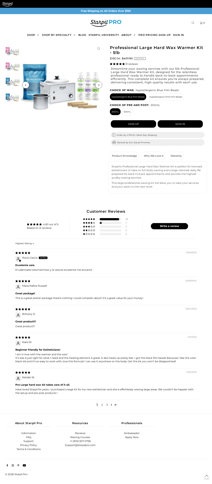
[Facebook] (7, 466)
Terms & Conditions (29, 449)
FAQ (28, 437)
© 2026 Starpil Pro (16, 474)
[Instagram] (13, 466)
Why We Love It (154, 155)
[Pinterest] (18, 466)
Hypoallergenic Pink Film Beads (165, 97)
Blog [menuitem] (82, 35)
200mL (115, 111)
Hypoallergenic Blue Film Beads (128, 97)
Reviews (80, 433)
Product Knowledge (124, 155)
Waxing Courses (80, 437)
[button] (117, 64)
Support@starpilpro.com (80, 445)
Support (28, 441)
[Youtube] (24, 466)
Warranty (176, 155)
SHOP (31, 35)
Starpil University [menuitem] (104, 35)
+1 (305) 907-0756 (80, 441)
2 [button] (102, 404)
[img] (22, 252)
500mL (127, 111)
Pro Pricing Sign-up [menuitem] (154, 35)
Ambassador (132, 433)
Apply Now (132, 437)
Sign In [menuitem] (178, 35)
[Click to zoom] (98, 48)
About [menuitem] (126, 35)
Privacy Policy (28, 445)
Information (28, 433)
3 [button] (107, 404)
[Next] (98, 85)
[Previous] (25, 85)
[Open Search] (193, 22)
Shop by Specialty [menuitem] (56, 35)
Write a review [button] (169, 226)
